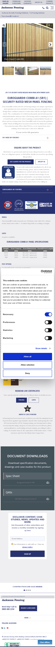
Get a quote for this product (20, 162)
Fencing (21, 400)
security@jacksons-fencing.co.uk (37, 639)
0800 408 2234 (8, 609)
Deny (27, 373)
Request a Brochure (28, 608)
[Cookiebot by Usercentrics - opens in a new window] (41, 271)
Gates (34, 400)
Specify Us (41, 162)
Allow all (27, 356)
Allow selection (27, 365)
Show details (41, 348)
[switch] (48, 322)
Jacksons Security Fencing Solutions (15, 13)
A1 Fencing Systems (37, 13)
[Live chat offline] (44, 642)
